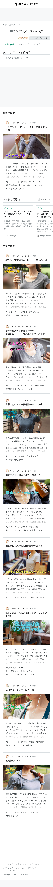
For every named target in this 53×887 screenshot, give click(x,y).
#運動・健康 (11, 667)
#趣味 (31, 597)
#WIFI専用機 (11, 389)
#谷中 (8, 315)
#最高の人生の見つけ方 (16, 185)
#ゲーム (21, 667)
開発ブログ (32, 868)
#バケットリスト (36, 182)
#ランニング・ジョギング (17, 182)
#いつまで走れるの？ (15, 188)
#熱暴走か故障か (36, 385)
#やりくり (40, 597)
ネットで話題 (24, 44)
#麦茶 (26, 530)
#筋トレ (32, 674)
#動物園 (15, 315)
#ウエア (39, 812)
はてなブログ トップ (12, 25)
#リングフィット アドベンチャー (20, 671)
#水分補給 (33, 527)
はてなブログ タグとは (11, 868)
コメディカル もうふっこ (19, 123)
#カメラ (9, 745)
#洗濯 (31, 812)
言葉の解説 (9, 44)
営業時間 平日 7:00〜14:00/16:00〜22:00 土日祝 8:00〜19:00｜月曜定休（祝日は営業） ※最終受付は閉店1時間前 (18, 225)
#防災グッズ (19, 459)
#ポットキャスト (34, 185)
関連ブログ (38, 44)
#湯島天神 (40, 741)
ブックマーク (9, 208)
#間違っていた (36, 530)
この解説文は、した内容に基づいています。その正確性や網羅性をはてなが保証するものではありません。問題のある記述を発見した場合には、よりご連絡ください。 (15, 58)
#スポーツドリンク (14, 530)
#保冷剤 (9, 459)
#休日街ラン (34, 312)
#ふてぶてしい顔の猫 (23, 745)
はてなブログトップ (10, 870)
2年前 (34, 123)
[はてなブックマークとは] (19, 199)
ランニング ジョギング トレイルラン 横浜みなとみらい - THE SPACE (17, 214)
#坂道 (31, 741)
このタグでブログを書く (40, 38)
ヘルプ (23, 868)
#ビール (24, 315)
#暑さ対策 (33, 456)
